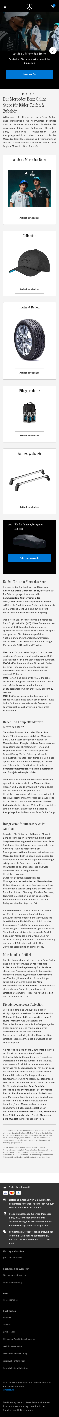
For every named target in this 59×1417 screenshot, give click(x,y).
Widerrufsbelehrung (12, 1282)
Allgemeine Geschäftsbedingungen (19, 1339)
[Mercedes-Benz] (30, 7)
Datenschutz (9, 1331)
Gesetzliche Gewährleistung (15, 1368)
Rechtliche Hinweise (12, 1346)
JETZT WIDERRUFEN (12, 1257)
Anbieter (7, 1317)
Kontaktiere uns (10, 1299)
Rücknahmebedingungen (14, 1275)
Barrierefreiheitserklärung (15, 1353)
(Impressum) (8, 1389)
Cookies (6, 1324)
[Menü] (5, 6)
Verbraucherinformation (14, 1360)
